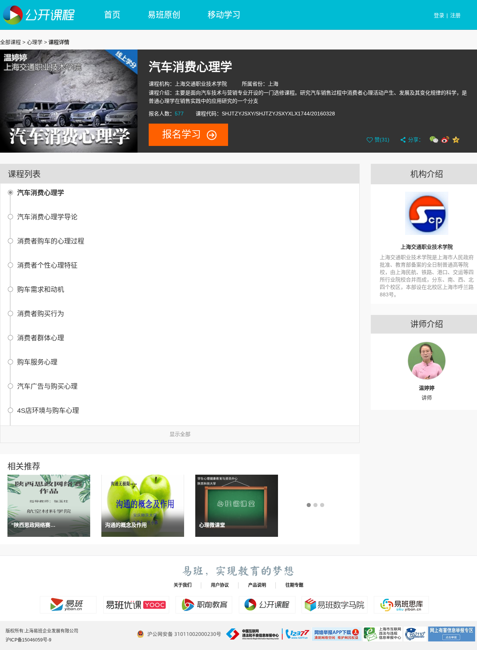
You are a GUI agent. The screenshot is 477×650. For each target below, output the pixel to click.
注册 (455, 15)
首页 (112, 14)
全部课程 (10, 42)
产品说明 (257, 585)
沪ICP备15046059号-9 (28, 640)
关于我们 (183, 585)
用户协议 (220, 585)
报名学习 (181, 134)
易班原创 (164, 14)
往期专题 (294, 585)
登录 (439, 15)
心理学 (34, 42)
